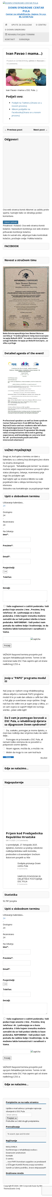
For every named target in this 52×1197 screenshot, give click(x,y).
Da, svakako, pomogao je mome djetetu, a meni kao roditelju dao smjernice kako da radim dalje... (25, 733)
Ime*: (6, 534)
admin (32, 60)
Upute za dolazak (21, 24)
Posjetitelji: (9, 567)
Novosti (40, 60)
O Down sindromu (15, 29)
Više (28, 857)
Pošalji (7, 645)
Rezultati (43, 758)
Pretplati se (12, 1118)
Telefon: (7, 577)
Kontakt (10, 39)
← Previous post (13, 129)
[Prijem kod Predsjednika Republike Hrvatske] (26, 828)
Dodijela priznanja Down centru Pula (29, 864)
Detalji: (6, 588)
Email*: (6, 556)
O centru (41, 24)
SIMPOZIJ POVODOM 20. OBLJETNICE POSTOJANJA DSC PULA (29, 879)
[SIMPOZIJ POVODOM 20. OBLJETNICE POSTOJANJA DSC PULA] (11, 883)
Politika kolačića (34, 238)
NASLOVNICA (11, 1146)
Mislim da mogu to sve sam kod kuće (23, 752)
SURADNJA (24, 39)
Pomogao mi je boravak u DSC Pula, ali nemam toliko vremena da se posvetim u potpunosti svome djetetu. (23, 742)
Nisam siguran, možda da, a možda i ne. (24, 748)
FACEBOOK (11, 246)
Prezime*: (8, 545)
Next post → (41, 129)
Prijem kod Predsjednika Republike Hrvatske (24, 835)
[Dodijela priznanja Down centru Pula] (11, 870)
